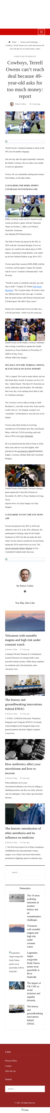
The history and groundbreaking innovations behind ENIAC (23, 704)
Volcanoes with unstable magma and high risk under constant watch (23, 640)
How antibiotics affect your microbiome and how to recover (23, 768)
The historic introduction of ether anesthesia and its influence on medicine (23, 833)
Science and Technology (25, 56)
